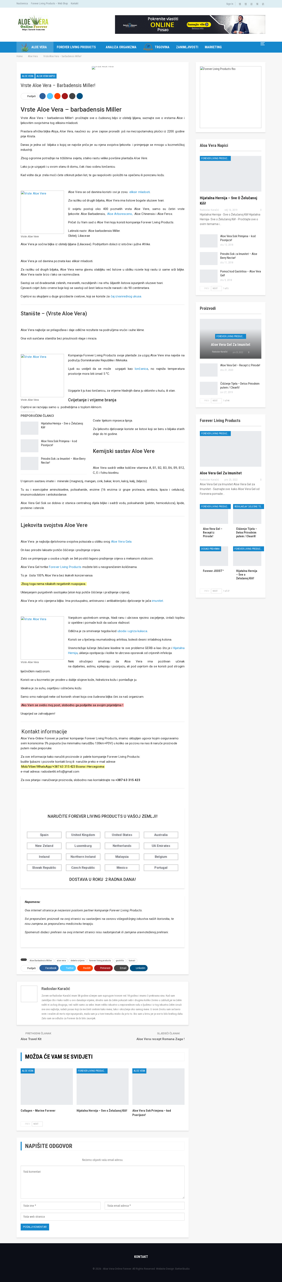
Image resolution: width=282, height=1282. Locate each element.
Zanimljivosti (187, 47)
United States (122, 835)
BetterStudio (182, 1268)
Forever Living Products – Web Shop (49, 3)
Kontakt (74, 3)
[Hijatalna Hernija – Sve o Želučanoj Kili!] (29, 428)
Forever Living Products (76, 47)
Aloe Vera (39, 47)
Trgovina (162, 47)
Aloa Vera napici (46, 76)
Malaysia (122, 857)
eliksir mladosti (139, 192)
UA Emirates (161, 846)
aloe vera (61, 960)
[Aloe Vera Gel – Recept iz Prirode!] (209, 370)
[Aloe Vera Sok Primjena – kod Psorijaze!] (29, 445)
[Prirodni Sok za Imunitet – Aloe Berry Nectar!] (29, 463)
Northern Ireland (83, 857)
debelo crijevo (77, 960)
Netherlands (122, 846)
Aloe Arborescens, (120, 214)
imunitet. (158, 601)
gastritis (120, 960)
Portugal (160, 868)
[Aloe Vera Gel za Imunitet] (230, 449)
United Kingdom (83, 835)
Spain (44, 835)
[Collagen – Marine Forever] (47, 1086)
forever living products (100, 960)
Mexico (122, 868)
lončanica (140, 369)
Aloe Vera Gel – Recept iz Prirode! (240, 365)
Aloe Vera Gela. (121, 541)
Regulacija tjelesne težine (249, 506)
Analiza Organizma (121, 47)
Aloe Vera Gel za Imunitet (230, 344)
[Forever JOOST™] (214, 556)
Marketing (213, 47)
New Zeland (44, 846)
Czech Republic (83, 868)
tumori (132, 960)
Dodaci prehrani (210, 548)
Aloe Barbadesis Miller (41, 960)
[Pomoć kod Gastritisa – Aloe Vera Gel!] (209, 276)
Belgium (161, 857)
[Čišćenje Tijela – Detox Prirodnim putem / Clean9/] (209, 388)
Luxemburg (83, 846)
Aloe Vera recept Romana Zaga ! (160, 1039)
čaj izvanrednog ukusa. (126, 296)
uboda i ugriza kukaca (132, 631)
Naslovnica (22, 3)
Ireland (44, 857)
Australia (161, 835)
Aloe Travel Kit (31, 1039)
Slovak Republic (44, 868)
